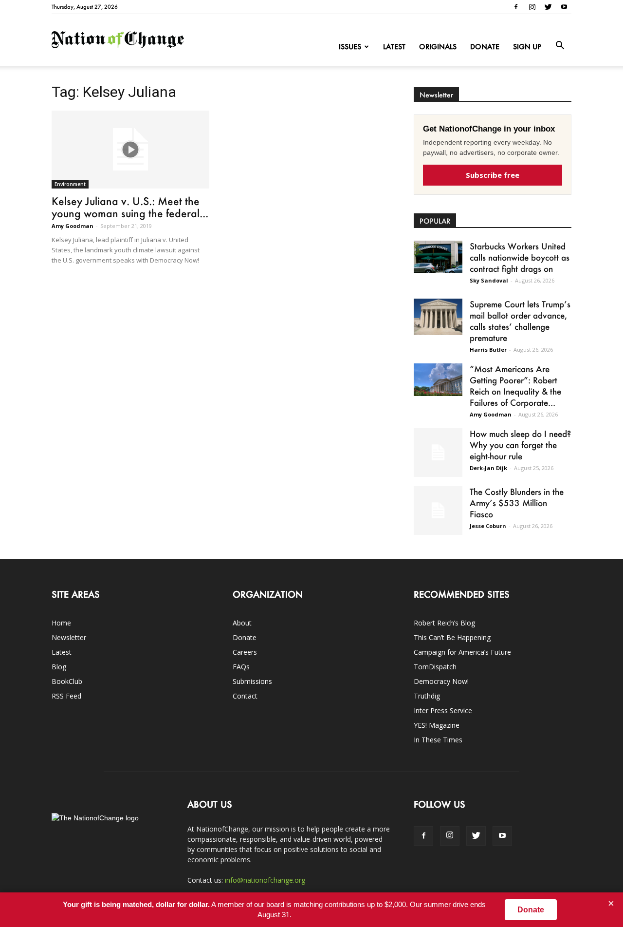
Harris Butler (488, 349)
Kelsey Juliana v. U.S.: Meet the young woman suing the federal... (130, 207)
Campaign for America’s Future (462, 652)
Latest (394, 46)
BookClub (67, 681)
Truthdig (427, 695)
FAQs (241, 666)
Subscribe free (492, 175)
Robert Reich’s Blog (444, 622)
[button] (559, 45)
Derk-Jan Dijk (488, 468)
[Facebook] (516, 7)
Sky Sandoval (489, 280)
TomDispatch (435, 666)
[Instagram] (532, 7)
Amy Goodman (72, 225)
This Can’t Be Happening (452, 637)
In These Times (438, 739)
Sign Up (527, 46)
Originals (438, 46)
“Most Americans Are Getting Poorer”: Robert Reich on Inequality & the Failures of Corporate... (515, 385)
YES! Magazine (436, 725)
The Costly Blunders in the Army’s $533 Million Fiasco (517, 502)
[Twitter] (548, 7)
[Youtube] (564, 7)
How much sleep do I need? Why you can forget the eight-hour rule (520, 444)
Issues (350, 46)
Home (61, 622)
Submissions (252, 681)
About (242, 622)
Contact (245, 695)
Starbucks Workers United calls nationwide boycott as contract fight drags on (519, 257)
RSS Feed (66, 695)
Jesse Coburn (488, 526)
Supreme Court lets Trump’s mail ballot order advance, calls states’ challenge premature (520, 321)
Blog (59, 666)
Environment (70, 184)
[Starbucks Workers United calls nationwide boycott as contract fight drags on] (438, 257)
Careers (245, 652)
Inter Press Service (443, 710)
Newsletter (69, 637)
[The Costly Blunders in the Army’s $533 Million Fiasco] (438, 510)
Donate (484, 46)
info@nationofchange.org (265, 880)
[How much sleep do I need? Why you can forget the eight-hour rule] (438, 452)
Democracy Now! (441, 681)
